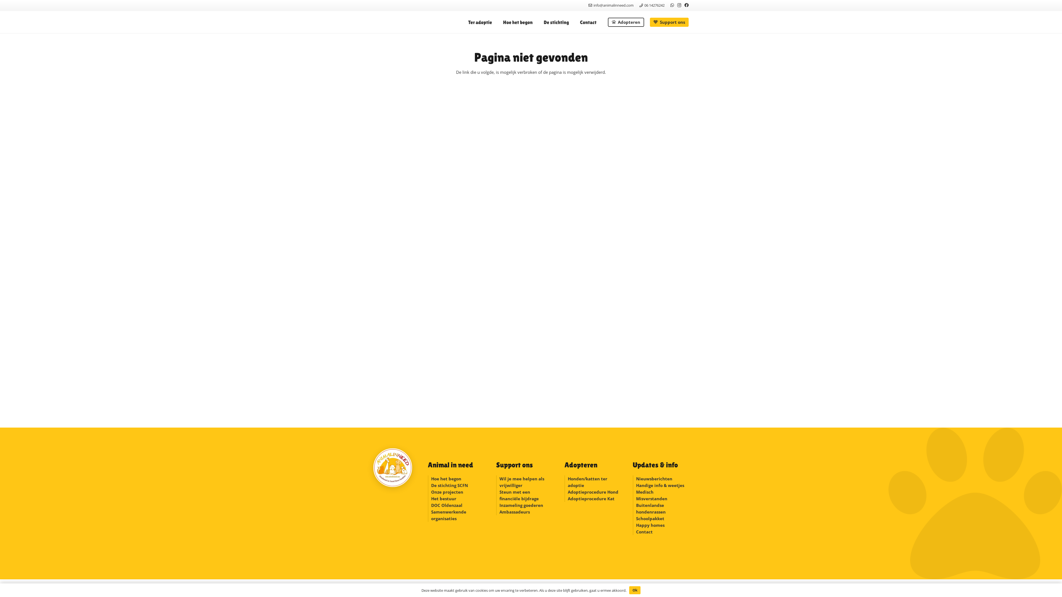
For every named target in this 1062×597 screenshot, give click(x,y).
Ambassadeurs (514, 512)
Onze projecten (447, 492)
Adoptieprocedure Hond (593, 492)
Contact (644, 532)
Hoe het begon (446, 478)
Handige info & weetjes (660, 485)
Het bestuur (443, 498)
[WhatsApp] (672, 5)
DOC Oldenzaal (446, 505)
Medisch (645, 492)
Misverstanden (651, 498)
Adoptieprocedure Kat (591, 498)
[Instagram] (679, 5)
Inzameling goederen (521, 505)
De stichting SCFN (449, 485)
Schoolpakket (650, 518)
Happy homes (650, 525)
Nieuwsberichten (654, 478)
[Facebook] (686, 5)
